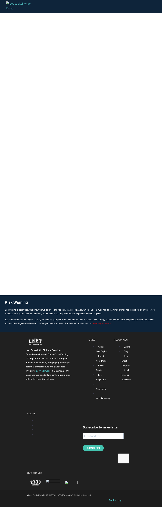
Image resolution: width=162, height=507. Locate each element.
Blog (9, 8)
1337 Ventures (43, 371)
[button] (149, 8)
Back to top (115, 500)
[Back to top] (110, 495)
